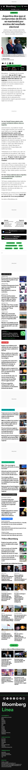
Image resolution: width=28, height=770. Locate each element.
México (2, 719)
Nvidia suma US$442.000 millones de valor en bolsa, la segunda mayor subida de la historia (9, 348)
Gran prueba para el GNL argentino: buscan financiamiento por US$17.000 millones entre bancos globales (19, 224)
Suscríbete (3, 752)
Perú (2, 725)
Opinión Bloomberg (7, 518)
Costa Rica (3, 730)
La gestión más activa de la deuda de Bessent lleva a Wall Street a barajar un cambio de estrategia (9, 363)
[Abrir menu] (1, 6)
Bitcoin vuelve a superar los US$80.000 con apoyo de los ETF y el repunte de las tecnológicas (10, 370)
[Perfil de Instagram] (14, 698)
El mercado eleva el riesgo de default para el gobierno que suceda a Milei (10, 279)
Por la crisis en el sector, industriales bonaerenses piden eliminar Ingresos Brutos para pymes (8, 224)
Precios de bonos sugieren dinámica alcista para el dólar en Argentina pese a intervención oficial (10, 430)
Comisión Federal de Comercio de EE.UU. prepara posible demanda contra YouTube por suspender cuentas (9, 503)
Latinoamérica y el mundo (6, 717)
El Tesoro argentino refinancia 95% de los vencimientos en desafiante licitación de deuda (9, 386)
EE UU (20, 245)
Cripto (2, 743)
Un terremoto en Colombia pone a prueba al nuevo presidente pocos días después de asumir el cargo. (9, 551)
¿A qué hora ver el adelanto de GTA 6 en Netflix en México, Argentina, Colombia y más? (7, 680)
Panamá (3, 727)
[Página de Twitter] (7, 698)
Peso (21, 248)
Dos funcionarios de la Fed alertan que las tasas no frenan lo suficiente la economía (20, 617)
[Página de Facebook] (4, 698)
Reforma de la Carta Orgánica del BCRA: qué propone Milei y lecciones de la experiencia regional (10, 438)
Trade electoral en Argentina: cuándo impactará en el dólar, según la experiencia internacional (10, 415)
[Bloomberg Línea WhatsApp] (14, 335)
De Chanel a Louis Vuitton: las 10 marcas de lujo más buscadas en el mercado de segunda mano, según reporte (20, 681)
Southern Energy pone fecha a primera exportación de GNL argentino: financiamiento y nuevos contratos (10, 289)
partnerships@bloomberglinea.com (8, 763)
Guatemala (3, 733)
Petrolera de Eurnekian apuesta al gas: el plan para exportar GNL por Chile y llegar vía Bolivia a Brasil (9, 298)
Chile (2, 724)
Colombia (3, 722)
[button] (3, 63)
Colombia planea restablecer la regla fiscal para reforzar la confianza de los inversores (7, 636)
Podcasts (3, 745)
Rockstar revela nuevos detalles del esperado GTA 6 (19, 661)
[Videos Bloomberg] (14, 539)
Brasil (2, 718)
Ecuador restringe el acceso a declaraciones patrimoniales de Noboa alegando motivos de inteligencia (19, 598)
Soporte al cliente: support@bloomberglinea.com (11, 765)
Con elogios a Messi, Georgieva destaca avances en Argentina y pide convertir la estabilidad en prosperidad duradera (10, 480)
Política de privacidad (5, 753)
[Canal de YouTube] (11, 698)
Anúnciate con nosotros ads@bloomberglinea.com (11, 764)
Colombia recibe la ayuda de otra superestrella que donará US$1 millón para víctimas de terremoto (6, 597)
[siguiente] (25, 223)
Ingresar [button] (25, 6)
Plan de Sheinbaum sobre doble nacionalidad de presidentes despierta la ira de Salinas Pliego (7, 617)
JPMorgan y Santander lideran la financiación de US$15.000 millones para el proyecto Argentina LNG (9, 316)
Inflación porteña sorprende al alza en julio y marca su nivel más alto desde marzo (9, 472)
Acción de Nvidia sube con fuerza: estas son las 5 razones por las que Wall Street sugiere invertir (9, 378)
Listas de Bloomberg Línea (6, 747)
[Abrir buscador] (22, 6)
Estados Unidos (8, 248)
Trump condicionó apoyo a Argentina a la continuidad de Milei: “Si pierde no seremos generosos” (13, 176)
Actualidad (3, 742)
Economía (3, 738)
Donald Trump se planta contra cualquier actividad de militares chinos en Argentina (12, 123)
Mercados (3, 740)
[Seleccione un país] (3, 6)
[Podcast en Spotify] (24, 698)
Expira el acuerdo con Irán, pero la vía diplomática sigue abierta (9, 544)
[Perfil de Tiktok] (20, 698)
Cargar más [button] (14, 645)
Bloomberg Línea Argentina (11, 245)
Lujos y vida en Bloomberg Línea (13, 649)
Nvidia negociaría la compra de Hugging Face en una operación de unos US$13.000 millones (9, 513)
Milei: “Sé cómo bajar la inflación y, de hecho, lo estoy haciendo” (10, 467)
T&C (2, 756)
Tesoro (16, 248)
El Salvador (3, 731)
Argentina (14, 12)
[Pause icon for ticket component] (1, 9)
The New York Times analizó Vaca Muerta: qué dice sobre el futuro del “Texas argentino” (9, 307)
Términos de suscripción (6, 754)
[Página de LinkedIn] (17, 698)
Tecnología (3, 755)
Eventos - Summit (4, 762)
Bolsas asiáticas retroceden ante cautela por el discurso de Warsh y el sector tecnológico (9, 355)
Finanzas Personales (5, 744)
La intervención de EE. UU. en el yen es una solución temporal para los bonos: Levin (10, 558)
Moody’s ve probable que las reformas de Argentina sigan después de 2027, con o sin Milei (9, 325)
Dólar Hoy (3, 741)
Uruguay (3, 729)
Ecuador (3, 726)
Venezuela (3, 723)
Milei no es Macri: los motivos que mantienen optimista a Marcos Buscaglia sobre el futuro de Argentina (10, 423)
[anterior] (2, 223)
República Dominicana (5, 732)
